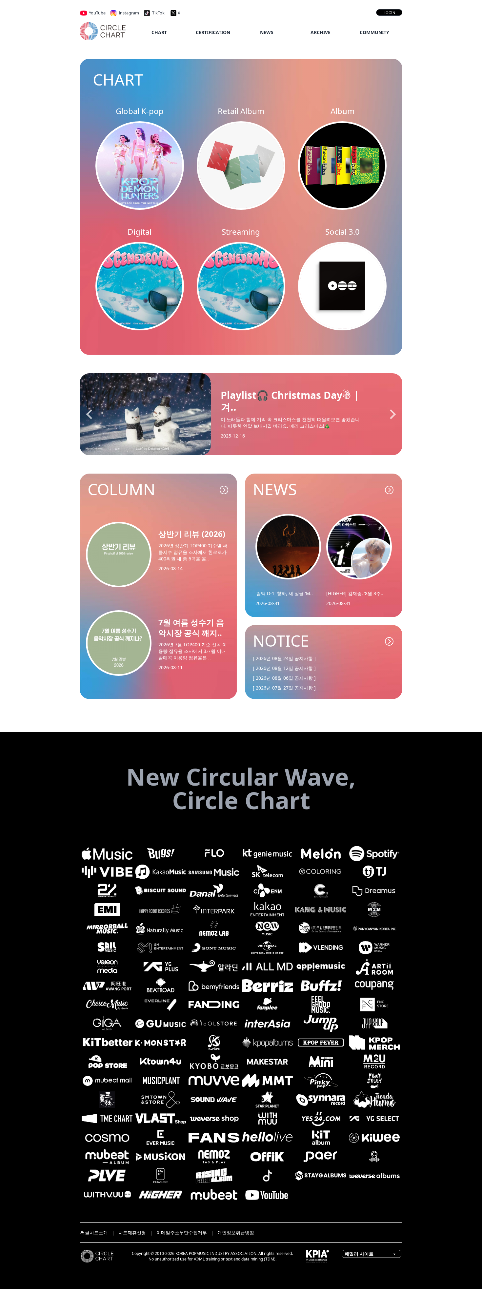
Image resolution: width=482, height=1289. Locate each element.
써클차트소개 (94, 1232)
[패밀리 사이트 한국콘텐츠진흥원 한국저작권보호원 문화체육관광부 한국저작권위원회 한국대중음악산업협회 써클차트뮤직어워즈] (371, 1253)
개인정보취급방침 (235, 1232)
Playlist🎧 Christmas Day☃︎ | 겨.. (290, 401)
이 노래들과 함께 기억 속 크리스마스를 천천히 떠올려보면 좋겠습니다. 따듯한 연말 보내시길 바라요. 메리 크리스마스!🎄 (290, 422)
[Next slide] (392, 414)
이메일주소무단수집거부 (181, 1232)
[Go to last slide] (90, 414)
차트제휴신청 (132, 1232)
